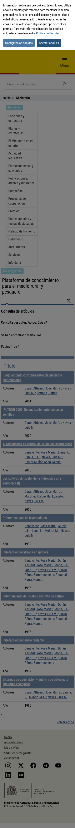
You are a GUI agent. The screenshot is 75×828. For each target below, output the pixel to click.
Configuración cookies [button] (19, 43)
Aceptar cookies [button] (49, 43)
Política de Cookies (48, 33)
